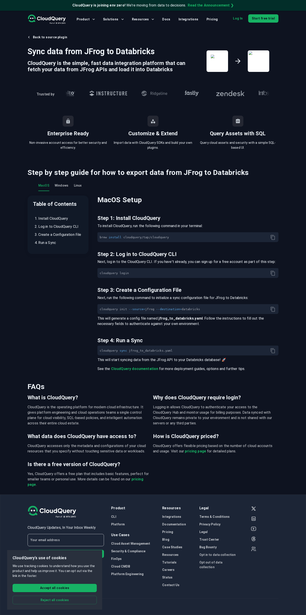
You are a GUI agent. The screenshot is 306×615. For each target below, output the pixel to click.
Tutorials (169, 562)
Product (83, 19)
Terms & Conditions (214, 516)
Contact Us (170, 585)
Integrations (188, 19)
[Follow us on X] (253, 509)
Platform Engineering (127, 574)
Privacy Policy (209, 524)
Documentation (174, 524)
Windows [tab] (62, 185)
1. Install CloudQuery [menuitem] (51, 218)
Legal (203, 532)
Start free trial (263, 18)
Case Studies (172, 547)
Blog (165, 539)
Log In (238, 18)
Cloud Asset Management (130, 543)
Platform (118, 524)
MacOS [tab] (43, 185)
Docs (166, 19)
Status (167, 577)
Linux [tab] (78, 185)
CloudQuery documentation (134, 369)
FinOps (116, 559)
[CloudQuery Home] (47, 19)
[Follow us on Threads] (253, 539)
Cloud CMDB (120, 566)
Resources (140, 19)
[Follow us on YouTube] (253, 529)
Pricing (212, 19)
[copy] (272, 237)
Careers (168, 570)
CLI (113, 516)
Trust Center (209, 539)
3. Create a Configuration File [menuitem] (58, 234)
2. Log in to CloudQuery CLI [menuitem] (56, 226)
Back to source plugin (50, 37)
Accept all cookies (54, 588)
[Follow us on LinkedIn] (253, 519)
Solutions (111, 19)
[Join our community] (253, 549)
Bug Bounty (208, 547)
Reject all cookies (55, 600)
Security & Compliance (128, 551)
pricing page (195, 451)
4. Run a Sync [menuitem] (45, 243)
